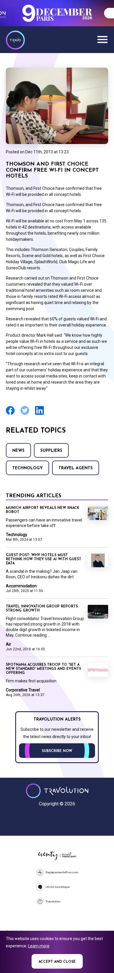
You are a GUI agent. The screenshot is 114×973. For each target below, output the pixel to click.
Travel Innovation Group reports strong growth (42, 608)
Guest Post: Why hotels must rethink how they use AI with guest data (43, 559)
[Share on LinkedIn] (39, 414)
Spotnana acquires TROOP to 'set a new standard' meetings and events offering (43, 669)
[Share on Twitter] (24, 414)
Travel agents (75, 468)
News (18, 451)
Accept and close (57, 962)
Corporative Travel (23, 690)
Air (8, 644)
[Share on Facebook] (10, 414)
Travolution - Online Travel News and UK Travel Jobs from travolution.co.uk (57, 791)
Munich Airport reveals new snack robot (42, 510)
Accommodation (21, 586)
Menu (102, 39)
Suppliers (51, 451)
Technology (27, 468)
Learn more (38, 946)
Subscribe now (57, 751)
